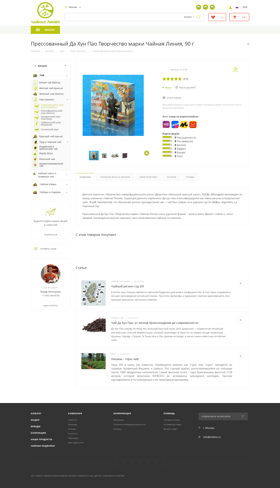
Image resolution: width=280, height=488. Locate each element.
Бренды (36, 426)
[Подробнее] (240, 283)
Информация (122, 413)
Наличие (171, 177)
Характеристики (148, 177)
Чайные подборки (43, 445)
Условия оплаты (172, 419)
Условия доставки (172, 424)
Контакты (73, 433)
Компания (75, 413)
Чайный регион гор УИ (127, 286)
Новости (72, 419)
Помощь (169, 413)
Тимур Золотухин (50, 291)
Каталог (36, 413)
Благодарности (75, 442)
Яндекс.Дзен (144, 462)
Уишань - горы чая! (125, 359)
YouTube (127, 462)
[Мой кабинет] (230, 7)
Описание (85, 177)
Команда (72, 424)
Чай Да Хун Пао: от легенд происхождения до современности (154, 323)
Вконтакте (119, 462)
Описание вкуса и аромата (115, 177)
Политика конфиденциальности (129, 424)
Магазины (118, 419)
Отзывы (190, 177)
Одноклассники (135, 462)
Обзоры (117, 429)
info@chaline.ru (212, 437)
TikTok (152, 462)
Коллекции (38, 432)
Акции (35, 419)
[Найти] (198, 17)
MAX (160, 462)
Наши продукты (41, 439)
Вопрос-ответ (170, 429)
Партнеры (73, 438)
